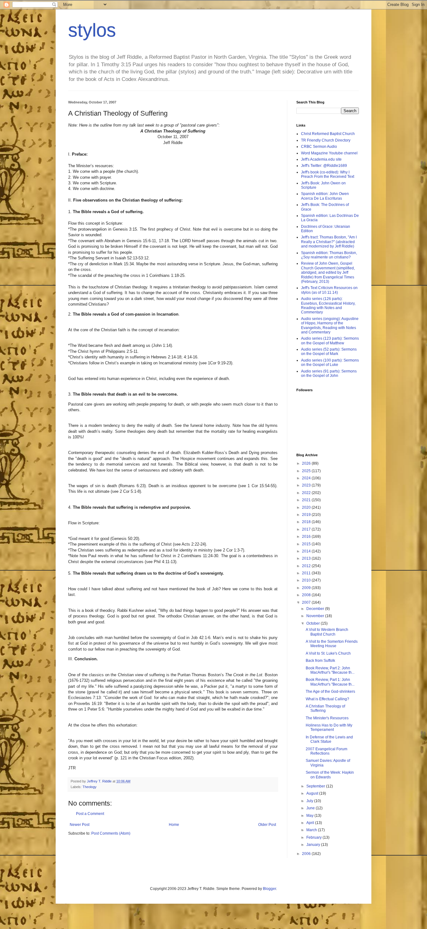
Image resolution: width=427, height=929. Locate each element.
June (311, 808)
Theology (90, 787)
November (315, 616)
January (313, 844)
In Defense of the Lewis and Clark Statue (329, 739)
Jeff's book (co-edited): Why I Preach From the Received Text (327, 174)
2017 (307, 529)
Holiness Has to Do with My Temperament (329, 727)
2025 (307, 471)
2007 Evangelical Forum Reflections (326, 751)
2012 (307, 566)
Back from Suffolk (320, 660)
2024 (307, 478)
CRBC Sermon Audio (319, 146)
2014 (307, 551)
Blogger (269, 889)
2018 (307, 522)
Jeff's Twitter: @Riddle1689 (324, 165)
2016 (307, 536)
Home (174, 824)
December (315, 609)
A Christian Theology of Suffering (325, 708)
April (310, 823)
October (313, 623)
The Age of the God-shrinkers (330, 691)
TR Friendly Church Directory (325, 140)
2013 (307, 558)
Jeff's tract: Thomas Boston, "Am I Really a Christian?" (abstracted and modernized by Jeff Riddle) (329, 241)
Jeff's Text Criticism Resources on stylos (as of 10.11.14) (329, 290)
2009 (307, 588)
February (314, 837)
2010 (307, 580)
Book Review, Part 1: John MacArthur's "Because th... (330, 681)
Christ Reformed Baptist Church (328, 134)
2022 (307, 493)
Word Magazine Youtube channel (329, 153)
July (310, 801)
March (312, 830)
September (316, 786)
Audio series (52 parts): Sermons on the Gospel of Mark (329, 351)
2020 (307, 507)
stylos (92, 30)
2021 (307, 500)
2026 (307, 463)
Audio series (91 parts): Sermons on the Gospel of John (329, 373)
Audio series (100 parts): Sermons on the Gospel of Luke (330, 362)
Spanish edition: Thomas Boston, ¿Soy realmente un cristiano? (329, 255)
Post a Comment (90, 814)
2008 (307, 595)
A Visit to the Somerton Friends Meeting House (332, 643)
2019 (307, 514)
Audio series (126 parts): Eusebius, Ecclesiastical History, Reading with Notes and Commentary (328, 305)
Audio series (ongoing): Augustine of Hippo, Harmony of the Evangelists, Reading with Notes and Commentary (330, 325)
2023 (307, 485)
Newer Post (79, 824)
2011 (307, 573)
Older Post (267, 824)
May (310, 815)
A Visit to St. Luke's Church (328, 653)
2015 (307, 544)
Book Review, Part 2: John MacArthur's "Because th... (330, 670)
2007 (307, 602)
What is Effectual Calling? (327, 699)
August (312, 793)
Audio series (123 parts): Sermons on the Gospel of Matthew (330, 340)
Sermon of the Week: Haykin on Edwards (330, 774)
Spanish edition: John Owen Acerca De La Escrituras (325, 196)
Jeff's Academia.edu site (321, 159)
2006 (307, 854)
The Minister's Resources (327, 718)
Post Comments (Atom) (110, 833)
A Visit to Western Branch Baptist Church (327, 631)
